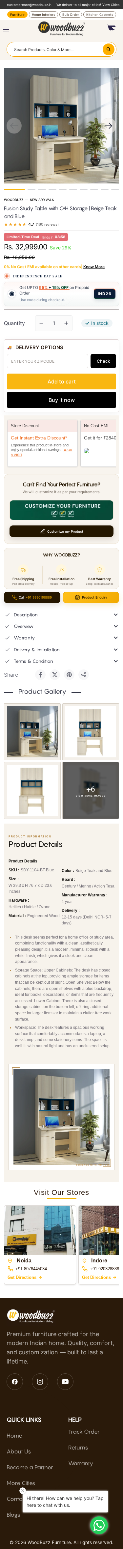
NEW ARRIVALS (42, 200)
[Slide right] (108, 125)
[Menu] (6, 29)
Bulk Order (70, 14)
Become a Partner (30, 1467)
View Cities (110, 5)
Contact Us (21, 1499)
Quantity (14, 323)
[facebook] (15, 1381)
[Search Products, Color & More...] (108, 49)
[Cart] (111, 27)
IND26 (105, 293)
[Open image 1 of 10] (32, 731)
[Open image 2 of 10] (90, 731)
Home (14, 1435)
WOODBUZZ (13, 200)
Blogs (13, 1514)
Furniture (17, 14)
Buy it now (62, 400)
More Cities (21, 1483)
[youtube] (65, 1381)
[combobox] (61, 49)
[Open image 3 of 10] (32, 790)
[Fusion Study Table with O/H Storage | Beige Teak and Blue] (14, 189)
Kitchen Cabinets (99, 14)
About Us (19, 1451)
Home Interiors (43, 14)
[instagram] (40, 1381)
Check (103, 361)
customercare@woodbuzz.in (29, 5)
